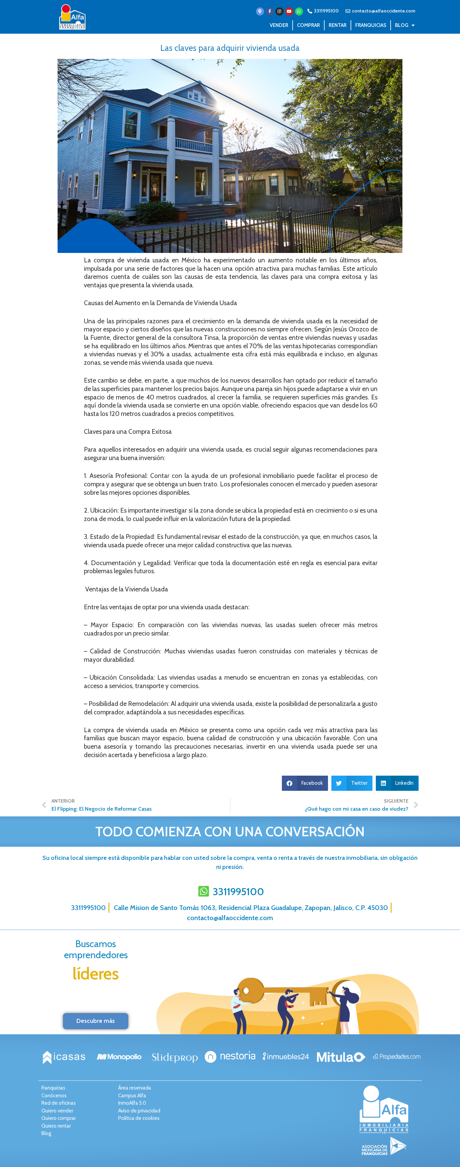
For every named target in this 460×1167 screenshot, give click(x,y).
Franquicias (370, 25)
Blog (401, 25)
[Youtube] (289, 11)
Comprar (308, 25)
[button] (305, 783)
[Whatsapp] (299, 11)
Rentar (338, 25)
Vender (279, 25)
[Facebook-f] (270, 11)
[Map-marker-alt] (260, 11)
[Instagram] (279, 11)
